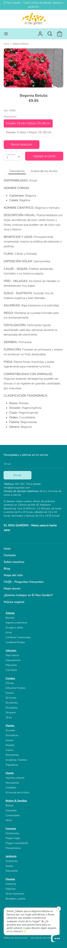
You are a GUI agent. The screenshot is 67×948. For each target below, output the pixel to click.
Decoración (12, 871)
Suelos (9, 866)
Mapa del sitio (13, 575)
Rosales (10, 745)
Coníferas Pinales (15, 642)
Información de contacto (43, 937)
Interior (10, 740)
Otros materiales (15, 893)
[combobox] (13, 156)
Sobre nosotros (14, 562)
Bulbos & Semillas (16, 800)
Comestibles (13, 815)
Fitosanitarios (13, 848)
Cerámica (11, 884)
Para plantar (12, 782)
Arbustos (11, 650)
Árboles (10, 613)
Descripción (17, 171)
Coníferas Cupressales (18, 637)
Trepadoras (12, 765)
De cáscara (12, 702)
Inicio (7, 549)
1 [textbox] (7, 158)
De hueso (11, 697)
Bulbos (10, 805)
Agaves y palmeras (16, 622)
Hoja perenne (13, 660)
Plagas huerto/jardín (17, 843)
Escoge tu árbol (14, 627)
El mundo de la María (17, 792)
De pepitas (12, 707)
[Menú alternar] (6, 34)
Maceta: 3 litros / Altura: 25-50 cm (28, 132)
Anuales (10, 730)
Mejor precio (12, 588)
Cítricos (10, 683)
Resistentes (12, 755)
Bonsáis (10, 618)
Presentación (10, 116)
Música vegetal (14, 602)
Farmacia (11, 828)
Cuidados (11, 787)
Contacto (10, 555)
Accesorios (12, 861)
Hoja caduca (12, 655)
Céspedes (11, 810)
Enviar (18, 475)
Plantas (10, 725)
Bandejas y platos (15, 898)
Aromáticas (12, 735)
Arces (9, 632)
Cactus (9, 750)
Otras (9, 820)
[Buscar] (50, 32)
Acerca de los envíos (44, 171)
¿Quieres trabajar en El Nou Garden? (28, 595)
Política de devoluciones (16, 937)
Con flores (11, 670)
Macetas (10, 879)
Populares (11, 665)
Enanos (10, 693)
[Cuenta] (40, 32)
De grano (11, 712)
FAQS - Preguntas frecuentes (24, 582)
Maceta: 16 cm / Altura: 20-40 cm (28, 123)
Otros (9, 717)
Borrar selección (21, 144)
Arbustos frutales (15, 688)
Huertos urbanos (15, 778)
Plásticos (11, 889)
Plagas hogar (13, 838)
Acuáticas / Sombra (16, 760)
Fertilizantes (12, 833)
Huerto (10, 773)
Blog (7, 569)
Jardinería (11, 856)
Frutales (10, 678)
